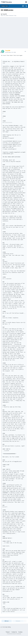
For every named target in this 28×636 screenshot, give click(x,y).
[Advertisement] (14, 33)
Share (7, 621)
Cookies (20, 632)
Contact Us (14, 632)
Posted (10, 52)
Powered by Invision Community (14, 633)
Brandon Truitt (13, 15)
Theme (7, 632)
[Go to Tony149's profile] (2, 51)
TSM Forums (6, 2)
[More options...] (25, 51)
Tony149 (4, 14)
